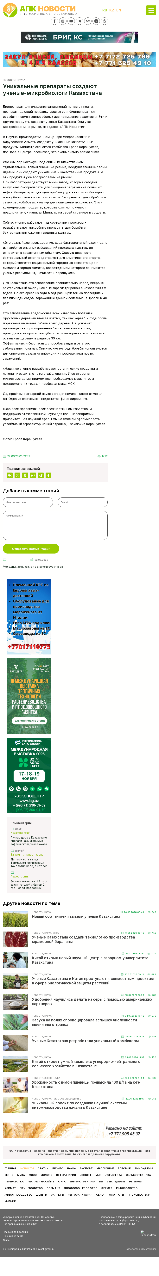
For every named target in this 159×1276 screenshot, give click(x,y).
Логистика (113, 1174)
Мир (98, 1174)
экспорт (86, 1168)
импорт (86, 1174)
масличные (105, 1168)
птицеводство (31, 1188)
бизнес (57, 1168)
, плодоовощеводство (66, 1098)
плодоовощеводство (80, 1188)
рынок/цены (144, 1168)
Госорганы (115, 1194)
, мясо (55, 933)
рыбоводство (126, 1188)
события (53, 1188)
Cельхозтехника (138, 1174)
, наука (20, 79)
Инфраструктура (82, 1181)
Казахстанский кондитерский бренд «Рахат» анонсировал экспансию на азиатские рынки (27, 832)
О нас (6, 1240)
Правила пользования (16, 1231)
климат (10, 1188)
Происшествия (139, 1194)
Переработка (14, 1181)
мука (21, 1174)
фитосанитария (80, 1194)
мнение (10, 1201)
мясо (33, 1174)
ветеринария (66, 1174)
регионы (135, 1181)
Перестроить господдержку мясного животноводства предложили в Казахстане (28, 876)
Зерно (8, 1174)
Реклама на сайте (41, 1181)
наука (71, 1168)
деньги (41, 1194)
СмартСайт (148, 1249)
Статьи (43, 1168)
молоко (46, 1174)
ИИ (101, 1181)
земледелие (116, 1181)
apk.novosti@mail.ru (42, 1249)
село (100, 1194)
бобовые (124, 1168)
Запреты (57, 1194)
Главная (10, 1168)
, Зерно (47, 1078)
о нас (62, 1181)
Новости (9, 79)
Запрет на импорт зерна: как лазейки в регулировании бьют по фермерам (27, 854)
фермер (106, 1188)
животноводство (18, 1194)
